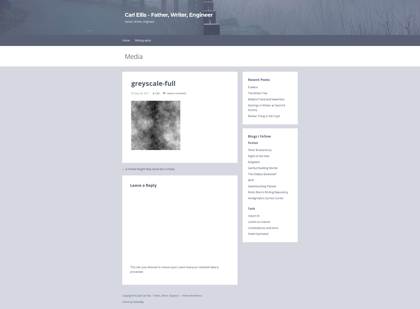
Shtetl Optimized (258, 234)
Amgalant (254, 162)
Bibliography (143, 40)
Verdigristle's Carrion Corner (266, 198)
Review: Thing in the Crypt (264, 116)
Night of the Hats (258, 156)
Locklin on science (259, 222)
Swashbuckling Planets (262, 186)
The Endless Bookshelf (262, 174)
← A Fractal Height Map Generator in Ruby (148, 169)
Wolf (251, 180)
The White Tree (257, 93)
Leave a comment (176, 93)
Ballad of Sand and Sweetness (266, 99)
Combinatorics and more (263, 228)
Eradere (253, 87)
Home (126, 40)
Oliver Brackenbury (260, 150)
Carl (157, 93)
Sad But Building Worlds (263, 168)
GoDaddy (138, 301)
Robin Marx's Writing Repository (268, 192)
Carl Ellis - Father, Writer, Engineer (168, 15)
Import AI (254, 216)
